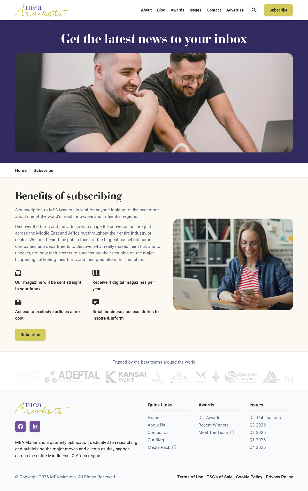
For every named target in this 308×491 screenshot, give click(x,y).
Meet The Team (213, 432)
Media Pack (159, 447)
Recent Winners (213, 425)
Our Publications (265, 417)
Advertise (235, 10)
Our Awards (209, 417)
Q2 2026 (257, 432)
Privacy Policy (279, 476)
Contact (214, 10)
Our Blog (156, 440)
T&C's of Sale (219, 476)
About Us (156, 425)
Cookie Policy (249, 476)
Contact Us (158, 432)
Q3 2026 (257, 425)
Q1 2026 (257, 440)
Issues (195, 10)
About (146, 10)
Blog (161, 10)
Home (21, 170)
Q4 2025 (257, 447)
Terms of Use (190, 476)
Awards (177, 10)
